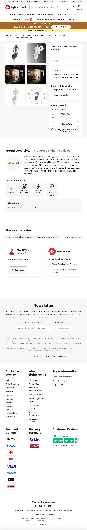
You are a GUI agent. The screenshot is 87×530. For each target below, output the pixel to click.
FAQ (7, 380)
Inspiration (34, 419)
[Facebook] (37, 506)
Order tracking (12, 384)
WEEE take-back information (44, 514)
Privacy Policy (58, 511)
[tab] (17, 150)
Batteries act (68, 511)
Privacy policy (59, 380)
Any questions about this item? (67, 131)
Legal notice (58, 384)
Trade (31, 398)
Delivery (9, 391)
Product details (44, 150)
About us (33, 380)
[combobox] (45, 7)
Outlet (61, 19)
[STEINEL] (13, 163)
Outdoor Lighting (24, 35)
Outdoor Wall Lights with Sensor (57, 35)
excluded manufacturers (52, 356)
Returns (8, 395)
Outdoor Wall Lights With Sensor (20, 237)
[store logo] (16, 7)
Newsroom (34, 415)
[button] (15, 74)
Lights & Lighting (11, 35)
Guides (32, 421)
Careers (32, 412)
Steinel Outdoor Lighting (74, 237)
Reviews (64, 150)
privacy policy (53, 351)
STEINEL (64, 109)
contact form (69, 348)
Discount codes (36, 394)
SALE (27, 19)
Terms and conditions (62, 376)
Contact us (10, 387)
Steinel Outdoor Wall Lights (48, 237)
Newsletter (34, 384)
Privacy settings (19, 511)
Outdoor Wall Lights (38, 35)
